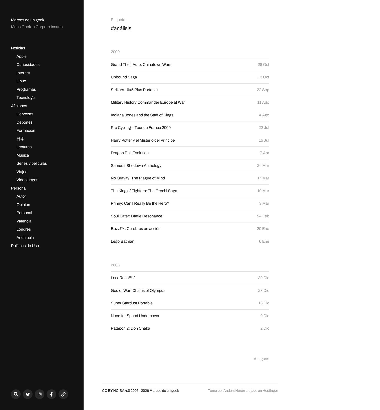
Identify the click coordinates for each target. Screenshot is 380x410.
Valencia (23, 221)
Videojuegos (27, 180)
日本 (20, 139)
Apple (21, 56)
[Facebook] (51, 394)
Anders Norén (234, 390)
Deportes (24, 122)
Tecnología (26, 97)
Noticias (18, 48)
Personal (19, 188)
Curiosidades (28, 64)
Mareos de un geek (27, 20)
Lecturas (24, 147)
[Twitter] (28, 394)
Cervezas (24, 114)
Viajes (21, 172)
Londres (23, 229)
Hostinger (270, 390)
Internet (23, 73)
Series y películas (31, 163)
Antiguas (261, 359)
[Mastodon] (63, 394)
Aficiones (19, 106)
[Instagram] (39, 394)
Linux (21, 81)
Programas (26, 89)
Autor (21, 196)
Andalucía (25, 237)
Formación (25, 130)
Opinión (23, 204)
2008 (115, 265)
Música (22, 155)
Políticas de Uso (25, 246)
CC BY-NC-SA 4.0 (116, 390)
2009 (115, 52)
